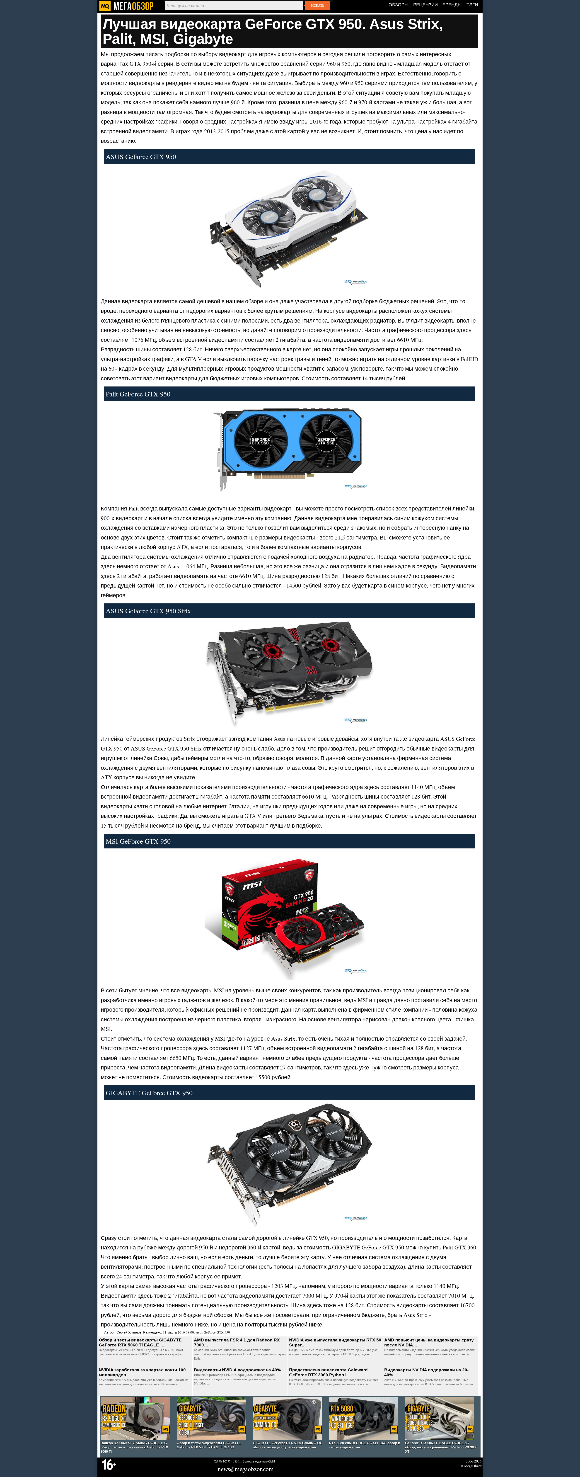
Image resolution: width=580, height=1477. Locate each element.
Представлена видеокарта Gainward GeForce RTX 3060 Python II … (328, 1372)
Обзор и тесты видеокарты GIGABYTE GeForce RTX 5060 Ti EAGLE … (140, 1342)
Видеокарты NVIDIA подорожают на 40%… (239, 1370)
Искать (317, 5)
